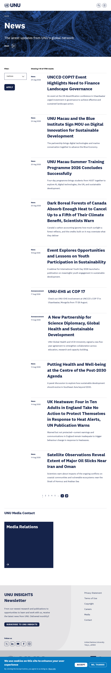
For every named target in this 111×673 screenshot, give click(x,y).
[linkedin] (12, 644)
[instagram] (29, 644)
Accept (81, 664)
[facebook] (23, 644)
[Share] (13, 46)
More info (52, 669)
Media (87, 614)
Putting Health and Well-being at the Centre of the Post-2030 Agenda (76, 370)
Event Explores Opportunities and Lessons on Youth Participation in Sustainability (76, 256)
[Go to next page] (62, 496)
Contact (88, 620)
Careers (88, 609)
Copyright (89, 603)
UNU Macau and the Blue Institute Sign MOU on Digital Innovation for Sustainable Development (75, 127)
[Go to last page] (67, 496)
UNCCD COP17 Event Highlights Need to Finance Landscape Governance (73, 83)
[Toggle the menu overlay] (104, 5)
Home (6, 16)
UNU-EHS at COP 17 (66, 291)
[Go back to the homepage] (12, 5)
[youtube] (18, 644)
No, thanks (97, 664)
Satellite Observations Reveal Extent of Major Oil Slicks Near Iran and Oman (77, 460)
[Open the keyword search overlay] (99, 5)
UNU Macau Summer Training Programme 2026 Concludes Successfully (75, 167)
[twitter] (6, 644)
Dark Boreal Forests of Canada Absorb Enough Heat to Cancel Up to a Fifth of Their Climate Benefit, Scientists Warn (77, 212)
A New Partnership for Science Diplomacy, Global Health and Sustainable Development (74, 326)
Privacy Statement (93, 592)
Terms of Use (90, 598)
